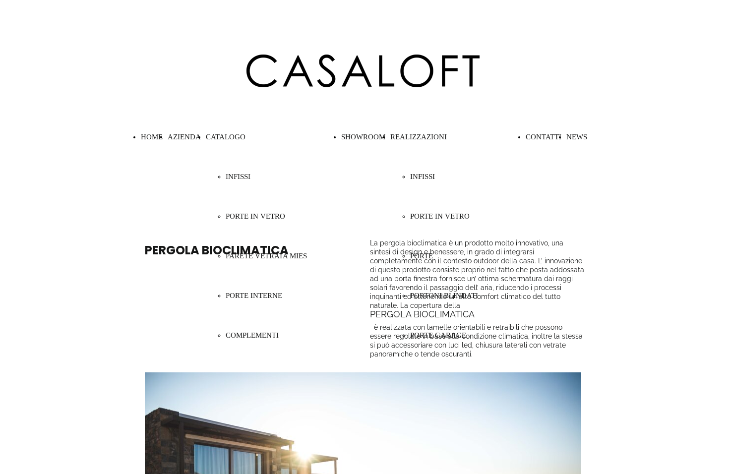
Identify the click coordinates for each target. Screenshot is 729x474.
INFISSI (422, 176)
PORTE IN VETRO (255, 216)
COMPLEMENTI (252, 335)
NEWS (576, 137)
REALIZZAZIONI (418, 137)
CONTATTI (543, 137)
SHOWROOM (363, 137)
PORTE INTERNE (254, 295)
